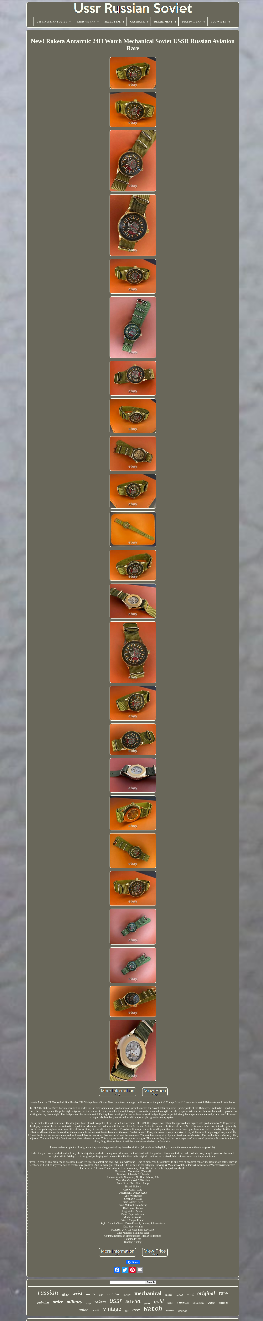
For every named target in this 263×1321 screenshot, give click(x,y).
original (206, 1293)
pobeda (182, 1310)
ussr (116, 1300)
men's (90, 1294)
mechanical (148, 1293)
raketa (100, 1301)
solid (179, 1295)
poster (147, 1303)
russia (183, 1302)
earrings (223, 1302)
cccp (211, 1302)
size (126, 1310)
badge (88, 1303)
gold (159, 1301)
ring (190, 1294)
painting (43, 1302)
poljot (170, 1303)
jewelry (127, 1294)
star (101, 1294)
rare (223, 1293)
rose (136, 1309)
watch (153, 1309)
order (58, 1301)
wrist (77, 1293)
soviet (133, 1300)
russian (48, 1292)
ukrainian (198, 1302)
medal (168, 1294)
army (170, 1310)
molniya (113, 1294)
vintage (112, 1308)
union (83, 1310)
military (74, 1301)
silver (65, 1294)
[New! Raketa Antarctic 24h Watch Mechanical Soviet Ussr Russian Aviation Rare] (132, 73)
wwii (95, 1310)
